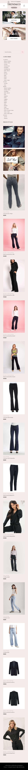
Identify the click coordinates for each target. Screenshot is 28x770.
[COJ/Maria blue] (14, 636)
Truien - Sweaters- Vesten (8, 110)
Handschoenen (7, 66)
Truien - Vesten (7, 80)
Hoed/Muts (6, 67)
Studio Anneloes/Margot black (9, 536)
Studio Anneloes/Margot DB (8, 495)
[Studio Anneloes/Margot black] (14, 517)
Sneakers (5, 105)
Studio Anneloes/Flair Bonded (9, 336)
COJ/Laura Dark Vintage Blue (9, 458)
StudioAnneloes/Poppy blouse (9, 753)
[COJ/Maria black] (14, 557)
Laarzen (5, 116)
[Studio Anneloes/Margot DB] (14, 477)
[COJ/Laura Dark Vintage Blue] (14, 439)
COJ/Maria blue (6, 652)
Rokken (5, 102)
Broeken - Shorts (7, 62)
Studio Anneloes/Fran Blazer (9, 682)
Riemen (5, 72)
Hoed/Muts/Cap (7, 69)
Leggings (5, 99)
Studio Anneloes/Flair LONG (9, 254)
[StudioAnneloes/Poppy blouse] (14, 733)
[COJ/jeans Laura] (14, 598)
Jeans (5, 85)
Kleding (4, 86)
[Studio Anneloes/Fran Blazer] (14, 668)
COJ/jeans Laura (6, 617)
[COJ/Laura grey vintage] (14, 192)
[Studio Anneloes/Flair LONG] (14, 235)
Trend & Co (20, 765)
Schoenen (5, 115)
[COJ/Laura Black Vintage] (14, 398)
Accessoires (5, 59)
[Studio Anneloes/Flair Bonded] (14, 316)
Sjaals (5, 75)
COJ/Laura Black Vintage (8, 417)
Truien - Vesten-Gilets (8, 113)
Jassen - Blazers (7, 70)
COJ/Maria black (6, 577)
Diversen (5, 64)
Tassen (5, 78)
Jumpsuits (6, 96)
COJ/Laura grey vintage (7, 213)
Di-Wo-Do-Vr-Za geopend (15, 1)
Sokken (5, 77)
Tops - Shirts (6, 108)
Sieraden (5, 73)
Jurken (5, 97)
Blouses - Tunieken (7, 61)
